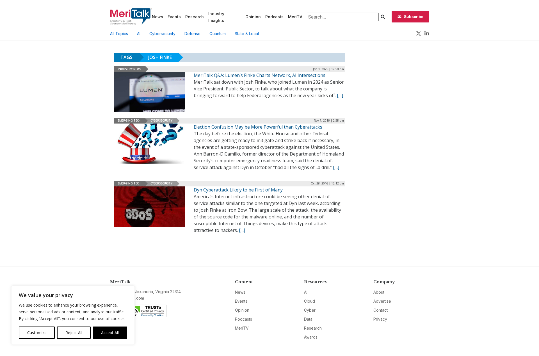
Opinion (253, 16)
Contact (380, 310)
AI (138, 33)
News (157, 16)
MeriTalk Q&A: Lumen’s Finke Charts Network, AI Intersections (259, 75)
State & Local (247, 33)
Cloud (309, 301)
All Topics (119, 33)
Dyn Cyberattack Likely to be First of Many (238, 190)
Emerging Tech (129, 120)
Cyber (310, 310)
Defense (192, 33)
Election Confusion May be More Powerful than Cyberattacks (258, 127)
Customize (37, 332)
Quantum (217, 33)
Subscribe (413, 16)
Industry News (129, 69)
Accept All (110, 332)
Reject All (73, 332)
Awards (311, 337)
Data (308, 319)
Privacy (380, 319)
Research (194, 16)
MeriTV (295, 16)
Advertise (382, 301)
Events (174, 16)
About (378, 292)
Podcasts (274, 16)
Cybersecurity (162, 33)
